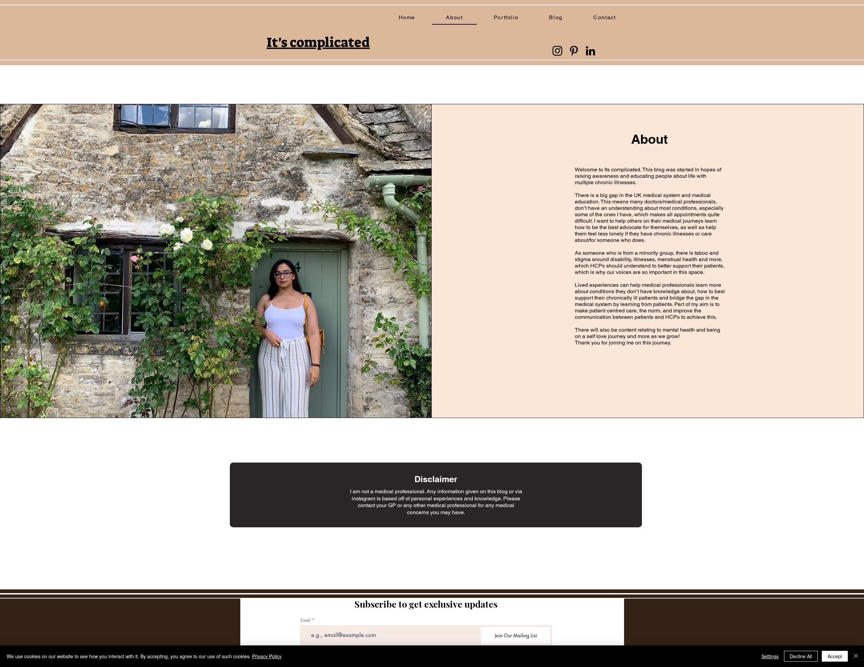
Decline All (801, 656)
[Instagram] (557, 50)
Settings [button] (770, 656)
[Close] (856, 656)
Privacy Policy (266, 656)
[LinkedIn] (590, 50)
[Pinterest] (573, 50)
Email (305, 620)
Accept (835, 656)
